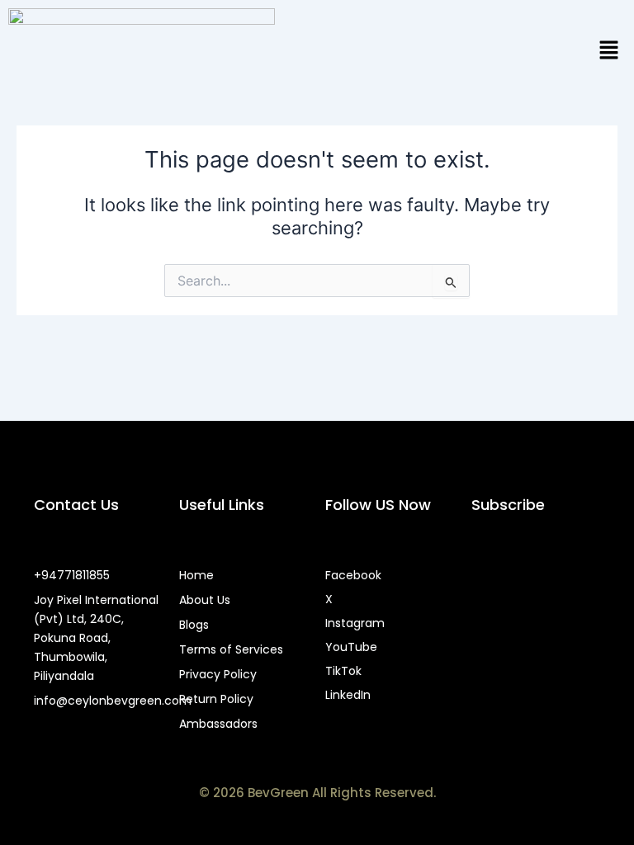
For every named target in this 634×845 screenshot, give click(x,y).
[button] (609, 50)
